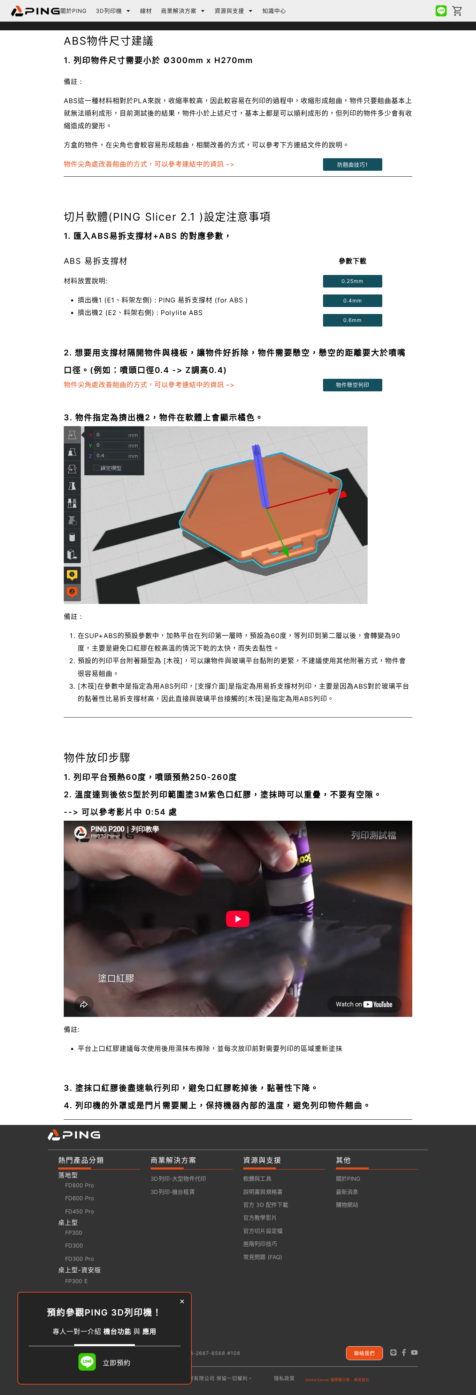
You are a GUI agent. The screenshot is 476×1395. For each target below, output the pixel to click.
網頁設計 (361, 1380)
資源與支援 (229, 10)
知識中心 (274, 10)
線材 (146, 10)
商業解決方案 (179, 10)
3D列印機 (109, 10)
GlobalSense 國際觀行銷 (327, 1380)
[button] (182, 1301)
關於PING (73, 10)
